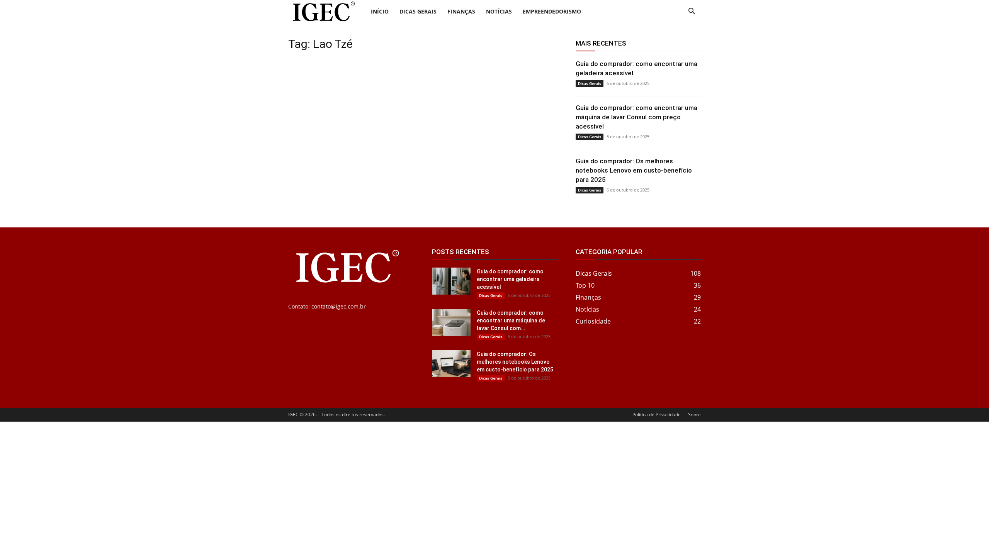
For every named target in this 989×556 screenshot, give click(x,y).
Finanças (461, 11)
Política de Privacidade (656, 414)
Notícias (499, 11)
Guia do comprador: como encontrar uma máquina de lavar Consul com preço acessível (636, 117)
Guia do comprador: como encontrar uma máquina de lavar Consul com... (511, 320)
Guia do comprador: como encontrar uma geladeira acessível (510, 279)
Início (380, 11)
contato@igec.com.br (338, 306)
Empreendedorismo (552, 11)
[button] (691, 12)
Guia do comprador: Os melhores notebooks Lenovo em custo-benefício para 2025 (634, 170)
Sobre (694, 414)
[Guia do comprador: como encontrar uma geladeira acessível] (451, 281)
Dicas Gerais (418, 11)
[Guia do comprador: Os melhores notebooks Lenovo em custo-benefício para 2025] (451, 363)
